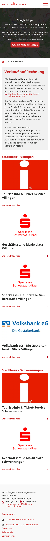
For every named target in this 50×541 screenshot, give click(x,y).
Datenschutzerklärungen (25, 27)
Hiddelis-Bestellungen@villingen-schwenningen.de (24, 95)
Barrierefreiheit (8, 536)
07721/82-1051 (13, 501)
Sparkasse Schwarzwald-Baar (20, 519)
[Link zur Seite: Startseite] (3, 61)
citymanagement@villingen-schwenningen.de (19, 505)
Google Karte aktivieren (25, 44)
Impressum (7, 528)
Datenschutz (7, 532)
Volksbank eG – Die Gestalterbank (22, 524)
